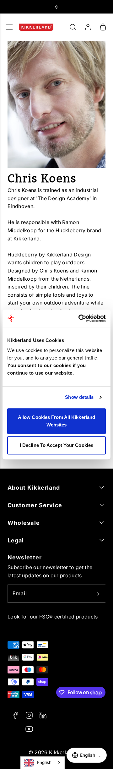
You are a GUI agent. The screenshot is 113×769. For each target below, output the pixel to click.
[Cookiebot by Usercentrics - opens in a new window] (80, 318)
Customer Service (35, 505)
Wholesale (24, 522)
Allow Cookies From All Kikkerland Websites (56, 421)
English (44, 762)
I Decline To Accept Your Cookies (56, 445)
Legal (16, 540)
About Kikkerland (34, 487)
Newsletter (25, 557)
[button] (72, 27)
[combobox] (42, 762)
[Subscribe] (98, 594)
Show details (79, 397)
